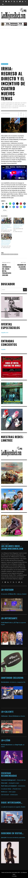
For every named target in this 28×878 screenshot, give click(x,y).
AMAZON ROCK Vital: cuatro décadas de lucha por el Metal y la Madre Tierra (6, 226)
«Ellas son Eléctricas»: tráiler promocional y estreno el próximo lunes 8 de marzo (6, 242)
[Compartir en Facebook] (18, 113)
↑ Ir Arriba (14, 876)
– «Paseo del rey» (13, 780)
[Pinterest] (11, 1)
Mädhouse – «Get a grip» (8, 792)
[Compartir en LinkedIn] (21, 115)
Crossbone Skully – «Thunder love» (11, 789)
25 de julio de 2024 (6, 113)
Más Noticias (4, 64)
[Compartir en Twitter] (21, 113)
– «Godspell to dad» (10, 783)
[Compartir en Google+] (23, 113)
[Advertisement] (14, 46)
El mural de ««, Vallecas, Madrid (13, 594)
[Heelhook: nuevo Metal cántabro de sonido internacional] (18, 221)
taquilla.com (4, 332)
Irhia (8, 254)
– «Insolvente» (13, 786)
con (8, 745)
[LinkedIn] (8, 1)
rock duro (15, 254)
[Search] (3, 4)
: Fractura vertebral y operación (13, 837)
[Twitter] (19, 1)
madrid (11, 254)
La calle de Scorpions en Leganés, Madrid (13, 807)
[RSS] (14, 1)
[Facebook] (3, 1)
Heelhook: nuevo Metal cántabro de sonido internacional (18, 226)
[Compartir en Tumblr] (18, 115)
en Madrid (13, 716)
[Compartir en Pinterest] (26, 113)
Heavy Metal (3, 254)
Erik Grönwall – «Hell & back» (9, 794)
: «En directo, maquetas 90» (13, 682)
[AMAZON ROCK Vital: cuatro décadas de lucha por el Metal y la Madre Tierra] (6, 221)
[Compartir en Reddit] (26, 115)
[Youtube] (22, 1)
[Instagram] (6, 1)
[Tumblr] (17, 1)
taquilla (3, 349)
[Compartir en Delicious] (23, 115)
